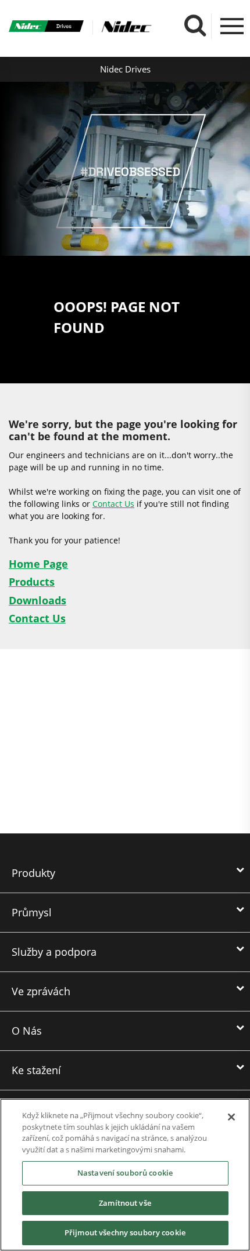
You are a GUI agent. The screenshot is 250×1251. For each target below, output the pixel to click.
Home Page (38, 564)
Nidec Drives (125, 69)
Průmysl (32, 912)
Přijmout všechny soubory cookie (125, 1232)
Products (32, 582)
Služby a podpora (54, 952)
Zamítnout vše (125, 1203)
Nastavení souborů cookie (125, 1172)
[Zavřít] (231, 1117)
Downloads (37, 600)
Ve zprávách (41, 991)
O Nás (27, 1031)
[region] (125, 1174)
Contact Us (113, 503)
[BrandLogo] (46, 27)
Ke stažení (36, 1070)
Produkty (33, 873)
